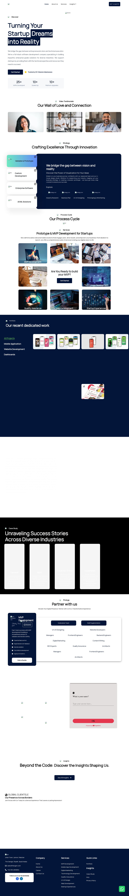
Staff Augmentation (93, 623)
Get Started (15, 72)
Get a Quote (22, 660)
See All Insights (63, 778)
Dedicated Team (63, 623)
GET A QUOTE (114, 4)
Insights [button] (72, 4)
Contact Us (40, 874)
